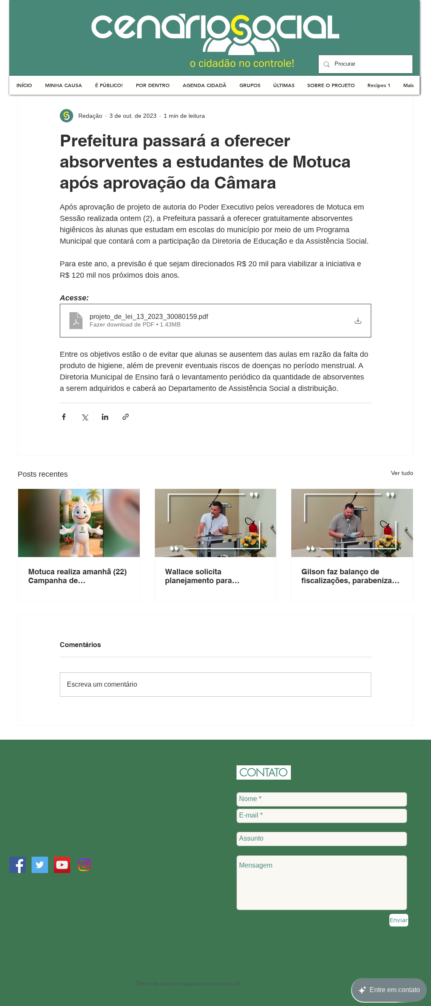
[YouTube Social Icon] (62, 865)
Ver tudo (402, 473)
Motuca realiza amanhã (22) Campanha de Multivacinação (77, 576)
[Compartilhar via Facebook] (64, 417)
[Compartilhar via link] (126, 417)
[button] (63, 85)
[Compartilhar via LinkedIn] (105, 417)
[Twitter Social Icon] (40, 865)
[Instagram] (84, 865)
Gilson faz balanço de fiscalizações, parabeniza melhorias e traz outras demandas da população (346, 576)
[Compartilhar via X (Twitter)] (84, 417)
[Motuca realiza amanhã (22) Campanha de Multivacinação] (79, 523)
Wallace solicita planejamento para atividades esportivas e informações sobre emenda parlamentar (214, 576)
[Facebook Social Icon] (17, 865)
